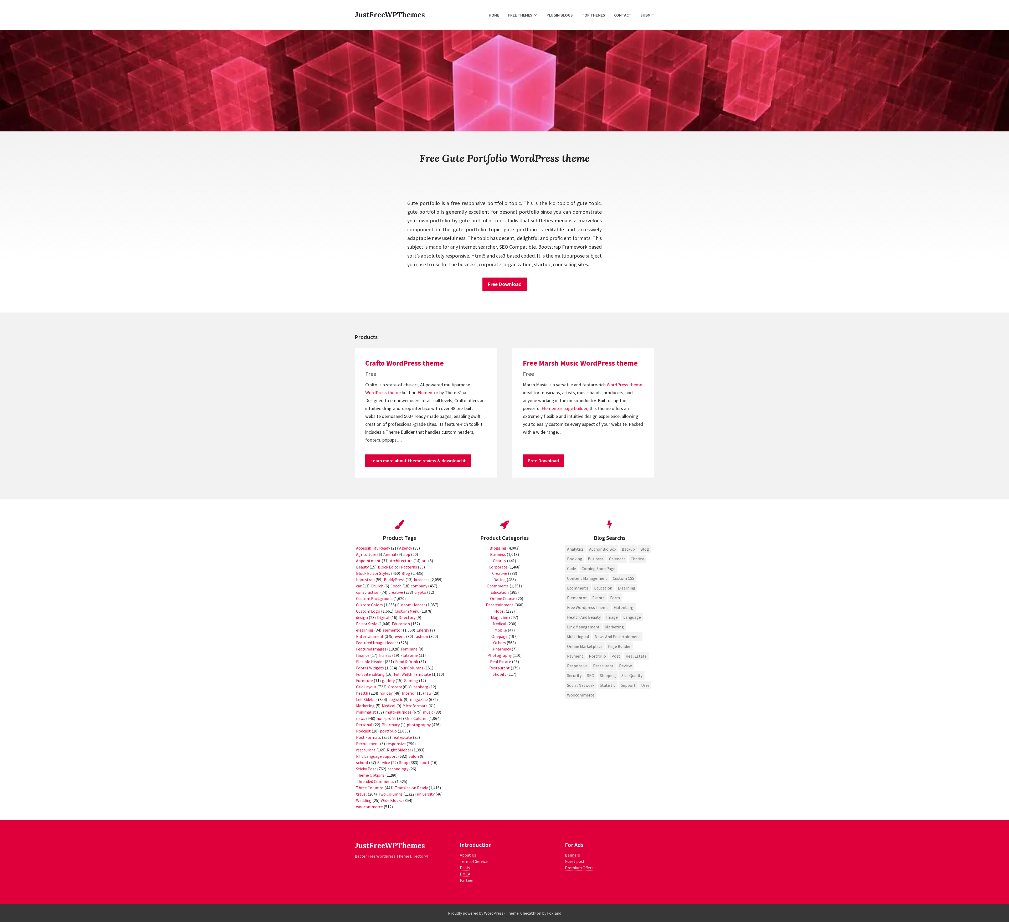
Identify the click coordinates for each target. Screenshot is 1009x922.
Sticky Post (366, 768)
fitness (385, 655)
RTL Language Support (376, 756)
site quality (631, 675)
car (359, 585)
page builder (575, 408)
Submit (647, 15)
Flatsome (409, 655)
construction (367, 592)
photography (419, 724)
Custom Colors (369, 604)
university (426, 794)
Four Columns (410, 667)
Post (615, 656)
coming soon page (598, 568)
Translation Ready (411, 787)
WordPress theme (383, 393)
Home (494, 15)
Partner (467, 880)
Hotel (499, 611)
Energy (422, 630)
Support (628, 685)
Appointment (368, 560)
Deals (465, 867)
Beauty (362, 567)
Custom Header (411, 604)
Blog (405, 573)
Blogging (498, 548)
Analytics (575, 549)
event (400, 636)
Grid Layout (366, 686)
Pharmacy (391, 724)
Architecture (401, 560)
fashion (421, 636)
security (574, 675)
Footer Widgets (370, 667)
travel (361, 794)
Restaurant (499, 667)
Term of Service (474, 861)
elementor (392, 630)
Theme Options (370, 775)
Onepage (499, 636)
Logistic (395, 699)
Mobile (501, 630)
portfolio (388, 731)
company (419, 585)
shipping (608, 675)
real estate (402, 737)
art (424, 560)
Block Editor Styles (373, 573)
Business (498, 554)
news (360, 718)
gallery (388, 680)
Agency (405, 548)
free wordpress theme (588, 607)
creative (396, 592)
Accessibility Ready (373, 548)
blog (644, 549)
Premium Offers (579, 867)
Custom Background (374, 598)
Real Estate (500, 661)
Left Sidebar (366, 699)
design (362, 617)
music (428, 712)
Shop (403, 762)
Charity (499, 560)
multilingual (578, 636)
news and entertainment (617, 636)
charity (637, 558)
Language (632, 617)
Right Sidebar (399, 749)
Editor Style (366, 623)
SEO (590, 675)
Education (401, 623)
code (571, 568)
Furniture (364, 680)
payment (575, 656)
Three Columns (370, 787)
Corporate (498, 567)
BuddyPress (394, 579)
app (406, 554)
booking (574, 558)
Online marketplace (585, 646)
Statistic (607, 685)
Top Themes (593, 15)
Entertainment (370, 636)
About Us (468, 855)
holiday (386, 693)
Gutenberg (418, 686)
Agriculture (366, 554)
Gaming (411, 680)
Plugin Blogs (560, 15)
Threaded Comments (375, 781)
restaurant (365, 749)
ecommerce (578, 588)
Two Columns (390, 794)
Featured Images (371, 649)
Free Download (505, 284)
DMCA (465, 874)
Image (612, 617)
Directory (407, 617)
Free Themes (520, 15)
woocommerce (369, 806)
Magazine (499, 617)
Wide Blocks (391, 800)
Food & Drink (406, 661)
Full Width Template (412, 674)
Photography (499, 655)
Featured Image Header (377, 642)
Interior (409, 693)
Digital (383, 617)
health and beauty (584, 617)
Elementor (428, 393)
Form (615, 597)
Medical (388, 705)
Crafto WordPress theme (404, 363)
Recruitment (367, 743)
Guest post (575, 861)
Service (383, 762)
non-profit (386, 718)
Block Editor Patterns (397, 567)
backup (628, 549)
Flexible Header (370, 661)
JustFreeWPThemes (390, 14)
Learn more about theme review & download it (418, 461)
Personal (364, 724)
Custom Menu (407, 611)
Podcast (363, 731)
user (645, 685)
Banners (572, 855)
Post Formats (368, 737)
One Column (416, 718)
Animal (389, 554)
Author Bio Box (602, 549)
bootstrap (365, 579)
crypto (420, 592)
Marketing (365, 705)
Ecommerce (498, 585)
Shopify (499, 674)
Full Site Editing (370, 674)
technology (398, 768)
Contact (622, 15)
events (598, 597)
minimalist (366, 712)
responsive (396, 743)
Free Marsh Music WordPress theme (580, 363)
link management (583, 626)
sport (425, 762)
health (362, 693)
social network (580, 685)
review (625, 665)
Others (499, 642)
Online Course (502, 598)
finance (362, 655)
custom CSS (623, 578)
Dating (499, 579)
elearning (364, 630)
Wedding (364, 800)
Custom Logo (368, 611)
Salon (414, 756)
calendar (617, 558)
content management (587, 578)
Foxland (554, 913)
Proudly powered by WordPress (475, 913)
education (603, 588)
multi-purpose (398, 712)
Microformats (415, 705)
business (421, 579)
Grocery (395, 686)
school (362, 762)
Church (377, 585)
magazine (419, 699)
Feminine (409, 649)
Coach (395, 585)
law (428, 693)
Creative (499, 573)
